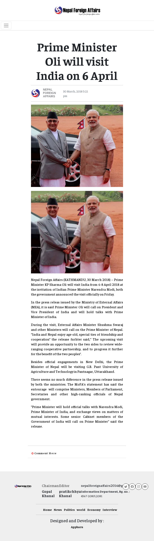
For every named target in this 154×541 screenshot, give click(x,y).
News (58, 509)
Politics (69, 509)
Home (47, 509)
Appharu (77, 527)
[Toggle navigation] (6, 25)
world (81, 509)
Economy (94, 509)
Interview (110, 509)
